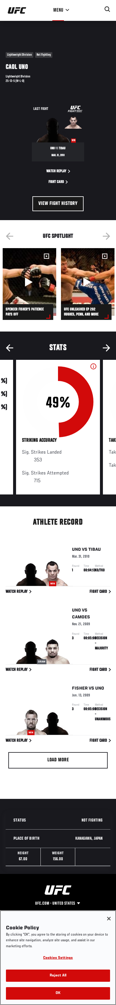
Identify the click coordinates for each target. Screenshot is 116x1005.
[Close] (108, 918)
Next (106, 236)
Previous (9, 236)
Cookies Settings (58, 958)
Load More (58, 760)
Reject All (58, 976)
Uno (76, 549)
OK (58, 993)
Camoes (81, 617)
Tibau (94, 549)
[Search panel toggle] (107, 9)
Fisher (80, 688)
